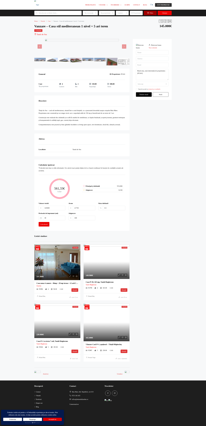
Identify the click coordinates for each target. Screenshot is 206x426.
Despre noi (39, 403)
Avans (71, 203)
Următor (120, 374)
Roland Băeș (42, 296)
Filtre (151, 13)
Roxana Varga (91, 357)
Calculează (44, 224)
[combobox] (90, 13)
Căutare (164, 13)
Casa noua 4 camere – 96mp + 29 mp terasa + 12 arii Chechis (58, 283)
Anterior (45, 374)
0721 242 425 (76, 395)
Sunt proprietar (163, 5)
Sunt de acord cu (149, 89)
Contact (136, 5)
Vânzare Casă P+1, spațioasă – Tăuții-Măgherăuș (104, 344)
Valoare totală (44, 203)
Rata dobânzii (103, 203)
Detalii (75, 290)
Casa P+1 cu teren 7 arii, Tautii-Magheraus (52, 341)
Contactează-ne (74, 404)
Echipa (127, 5)
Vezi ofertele (153, 48)
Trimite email (143, 94)
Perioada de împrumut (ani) (48, 213)
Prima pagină (90, 5)
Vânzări (102, 5)
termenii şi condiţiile (154, 89)
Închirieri (115, 5)
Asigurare (72, 213)
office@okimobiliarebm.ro (80, 399)
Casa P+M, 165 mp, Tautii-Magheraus (100, 282)
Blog (145, 5)
